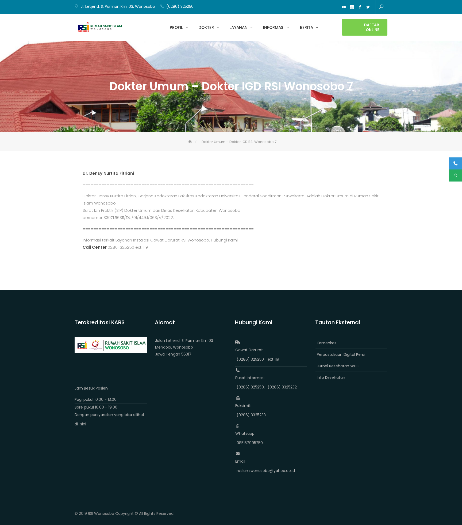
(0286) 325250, (251, 387)
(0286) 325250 (180, 6)
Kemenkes (326, 343)
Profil (176, 27)
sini (83, 424)
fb (360, 7)
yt (344, 7)
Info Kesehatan (331, 377)
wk (328, 7)
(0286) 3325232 (282, 387)
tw (368, 7)
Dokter (206, 27)
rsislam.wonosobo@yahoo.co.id (266, 470)
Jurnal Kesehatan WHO (338, 366)
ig (352, 7)
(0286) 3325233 (251, 415)
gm (336, 7)
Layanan (238, 27)
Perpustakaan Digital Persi (341, 354)
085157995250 (250, 442)
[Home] (191, 141)
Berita (306, 27)
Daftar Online (371, 27)
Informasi (273, 27)
